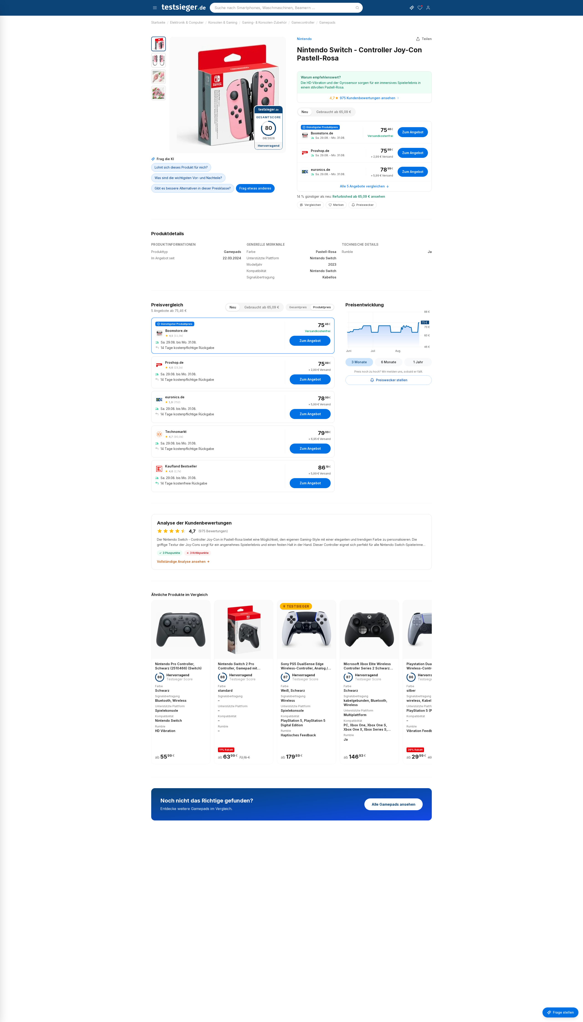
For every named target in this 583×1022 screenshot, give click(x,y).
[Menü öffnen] (155, 7)
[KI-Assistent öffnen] (411, 7)
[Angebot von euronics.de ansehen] (364, 171)
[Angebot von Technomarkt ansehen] (243, 441)
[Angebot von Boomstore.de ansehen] (364, 132)
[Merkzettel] (420, 7)
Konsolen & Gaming (222, 22)
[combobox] (286, 8)
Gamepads (327, 22)
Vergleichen (312, 205)
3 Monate (359, 362)
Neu (305, 112)
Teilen (427, 39)
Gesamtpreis (298, 307)
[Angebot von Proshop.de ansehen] (364, 153)
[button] (227, 95)
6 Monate (388, 362)
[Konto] (428, 7)
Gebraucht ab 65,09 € (333, 112)
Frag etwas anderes (255, 188)
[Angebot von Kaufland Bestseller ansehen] (243, 476)
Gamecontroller (303, 22)
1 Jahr (418, 362)
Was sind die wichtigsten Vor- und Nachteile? (188, 178)
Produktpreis (322, 307)
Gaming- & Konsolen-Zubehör (264, 22)
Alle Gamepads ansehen (393, 804)
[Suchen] (357, 8)
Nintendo (304, 39)
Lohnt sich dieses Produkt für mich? (181, 167)
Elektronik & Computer (187, 22)
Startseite (158, 22)
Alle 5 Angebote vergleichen (362, 186)
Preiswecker (365, 205)
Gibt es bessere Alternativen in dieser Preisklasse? (193, 188)
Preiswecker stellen (391, 380)
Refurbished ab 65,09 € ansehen (358, 196)
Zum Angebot (412, 132)
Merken (338, 205)
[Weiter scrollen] (430, 679)
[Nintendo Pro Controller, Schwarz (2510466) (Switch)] (180, 682)
